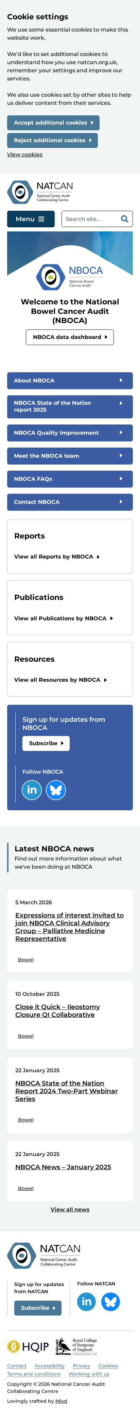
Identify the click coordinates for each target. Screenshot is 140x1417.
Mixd (61, 1401)
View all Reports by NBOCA (53, 556)
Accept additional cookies (50, 122)
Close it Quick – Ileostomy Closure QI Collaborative (57, 1011)
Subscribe (43, 743)
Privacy (81, 1366)
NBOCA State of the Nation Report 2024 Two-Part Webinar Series (66, 1091)
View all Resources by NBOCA (57, 680)
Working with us (89, 1374)
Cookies (108, 1366)
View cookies (24, 154)
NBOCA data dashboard (67, 337)
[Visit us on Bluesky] (56, 790)
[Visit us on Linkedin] (31, 790)
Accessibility (50, 1366)
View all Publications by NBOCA (60, 618)
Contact (17, 1366)
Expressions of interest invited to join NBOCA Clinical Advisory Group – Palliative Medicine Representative (69, 927)
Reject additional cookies (50, 140)
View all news (70, 1209)
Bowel (26, 960)
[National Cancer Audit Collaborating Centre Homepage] (40, 192)
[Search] (125, 219)
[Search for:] (89, 219)
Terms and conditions (33, 1374)
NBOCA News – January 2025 (63, 1167)
